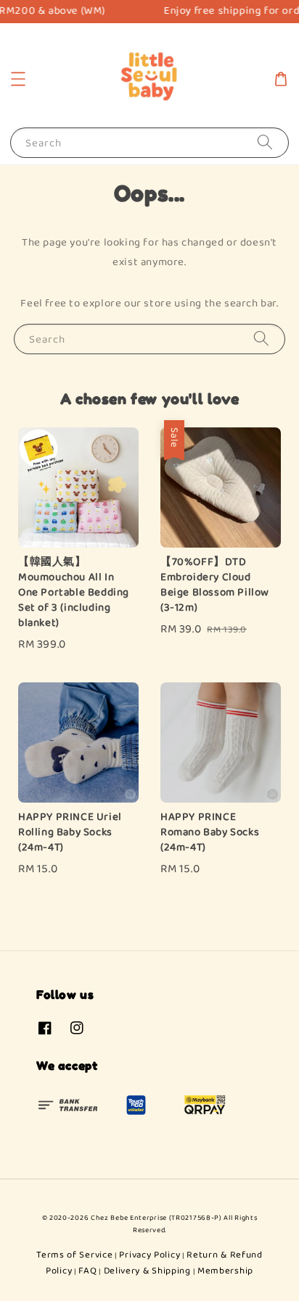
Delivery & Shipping (147, 1271)
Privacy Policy (149, 1255)
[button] (18, 79)
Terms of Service (74, 1255)
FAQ (87, 1271)
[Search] (265, 142)
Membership (225, 1271)
